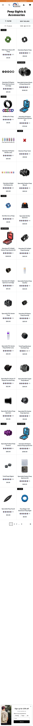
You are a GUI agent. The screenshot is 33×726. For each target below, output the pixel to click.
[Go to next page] (30, 524)
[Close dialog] (31, 706)
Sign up (21, 721)
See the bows (23, 1)
